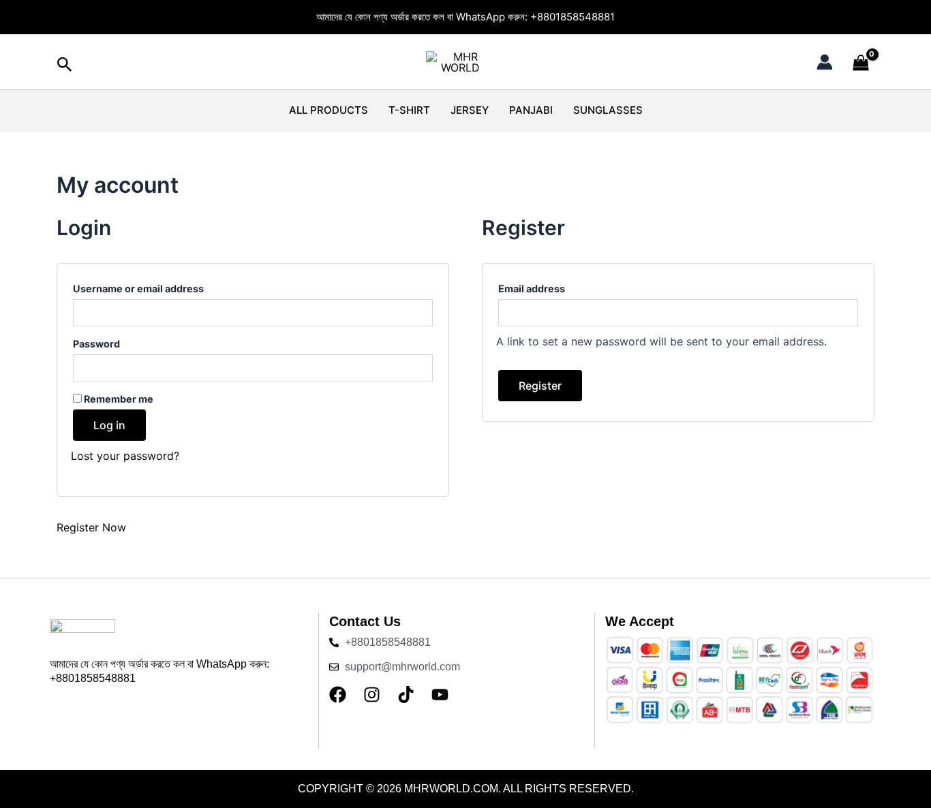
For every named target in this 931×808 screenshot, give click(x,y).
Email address (556, 286)
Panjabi (531, 110)
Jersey (470, 110)
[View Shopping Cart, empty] (860, 64)
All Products (328, 110)
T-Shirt (409, 110)
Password (121, 342)
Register (540, 385)
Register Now (91, 527)
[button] (65, 65)
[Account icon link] (824, 62)
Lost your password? (125, 456)
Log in (109, 425)
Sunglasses (608, 110)
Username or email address (163, 286)
